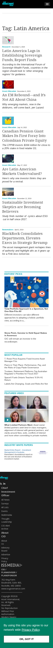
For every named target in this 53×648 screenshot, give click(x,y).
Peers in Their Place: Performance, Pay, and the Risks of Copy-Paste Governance (25, 366)
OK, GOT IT (26, 639)
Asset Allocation (9, 91)
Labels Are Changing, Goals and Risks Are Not (26, 384)
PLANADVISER (8, 572)
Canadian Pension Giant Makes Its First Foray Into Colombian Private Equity (24, 135)
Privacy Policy (31, 629)
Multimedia (6, 515)
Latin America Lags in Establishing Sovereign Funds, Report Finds (22, 55)
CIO (3, 569)
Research (6, 47)
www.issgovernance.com (13, 588)
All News (5, 499)
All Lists (5, 507)
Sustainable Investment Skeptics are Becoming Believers (22, 207)
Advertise (5, 554)
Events (4, 511)
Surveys (5, 503)
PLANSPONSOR (9, 575)
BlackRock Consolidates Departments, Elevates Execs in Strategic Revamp (24, 238)
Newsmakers (7, 230)
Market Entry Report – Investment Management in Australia (17, 451)
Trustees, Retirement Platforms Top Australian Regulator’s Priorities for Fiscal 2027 (25, 372)
